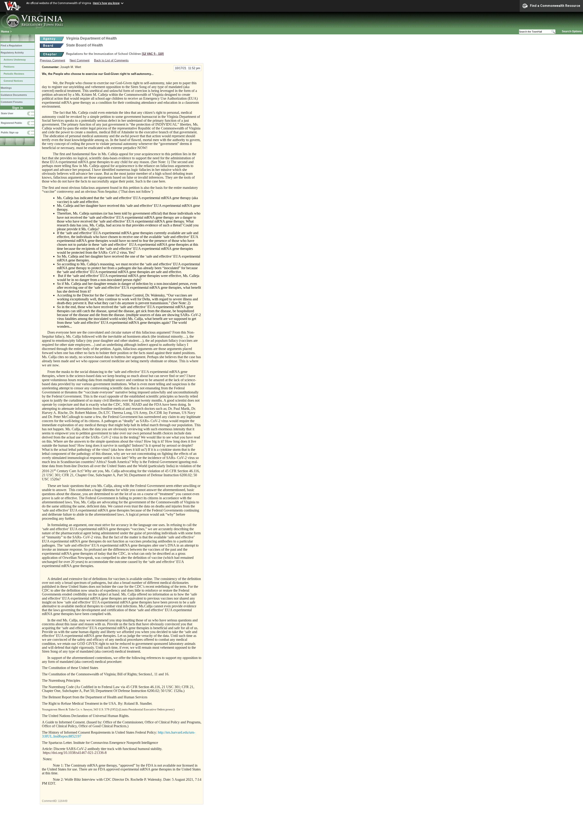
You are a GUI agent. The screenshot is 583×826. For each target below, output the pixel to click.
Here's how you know (106, 3)
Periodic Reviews (14, 73)
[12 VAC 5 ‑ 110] (153, 54)
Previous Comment (52, 60)
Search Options (572, 31)
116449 (62, 801)
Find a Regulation (11, 45)
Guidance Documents (14, 95)
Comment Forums (12, 102)
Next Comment (79, 60)
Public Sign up (9, 132)
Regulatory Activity (12, 52)
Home (5, 31)
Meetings (6, 87)
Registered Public (11, 123)
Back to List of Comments (111, 60)
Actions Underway (15, 59)
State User (7, 113)
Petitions (9, 66)
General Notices (13, 80)
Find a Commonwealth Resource (555, 6)
